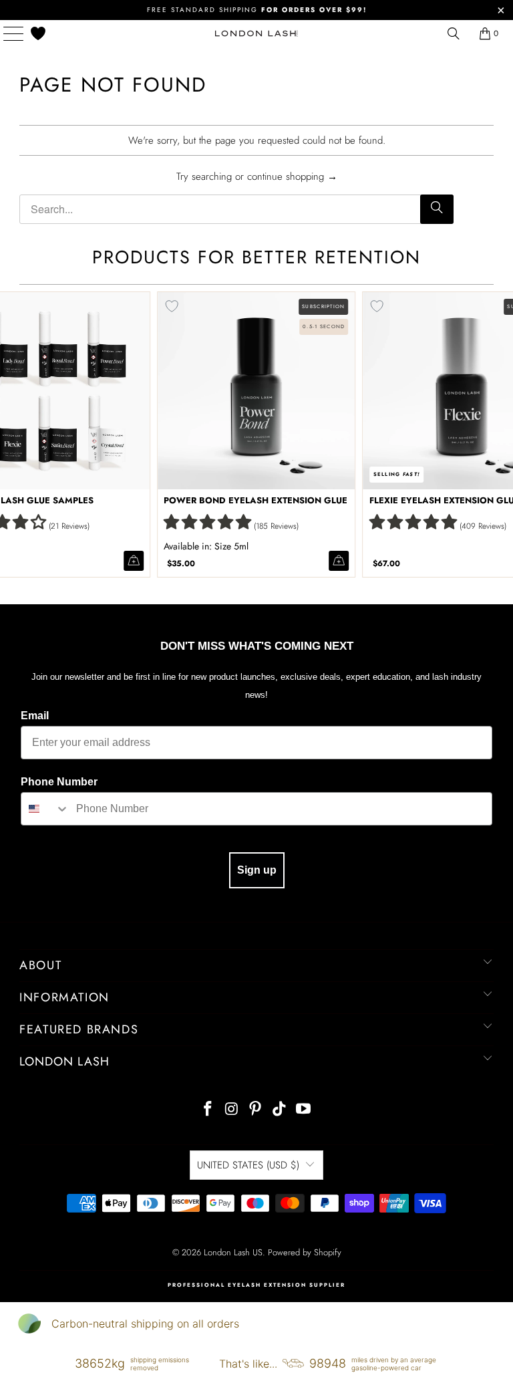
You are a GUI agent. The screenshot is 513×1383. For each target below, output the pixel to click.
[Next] (500, 434)
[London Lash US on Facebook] (208, 1110)
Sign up (257, 870)
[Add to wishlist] (171, 306)
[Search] (437, 209)
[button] (207, 522)
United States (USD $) (248, 1165)
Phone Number (59, 781)
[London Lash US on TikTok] (280, 1110)
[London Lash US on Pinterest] (256, 1110)
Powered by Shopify (304, 1252)
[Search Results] (453, 33)
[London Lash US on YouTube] (304, 1110)
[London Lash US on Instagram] (232, 1110)
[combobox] (45, 809)
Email (35, 715)
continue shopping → (292, 176)
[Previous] (12, 434)
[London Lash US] (256, 33)
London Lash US (233, 1252)
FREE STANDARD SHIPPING (257, 10)
